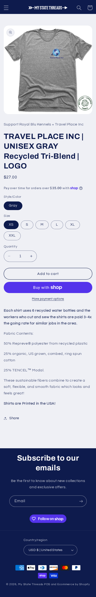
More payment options (48, 298)
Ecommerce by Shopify (73, 584)
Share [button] (14, 418)
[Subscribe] (81, 501)
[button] (6, 7)
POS (47, 584)
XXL (12, 235)
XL (72, 224)
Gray (13, 205)
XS (11, 224)
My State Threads (30, 584)
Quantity (10, 246)
